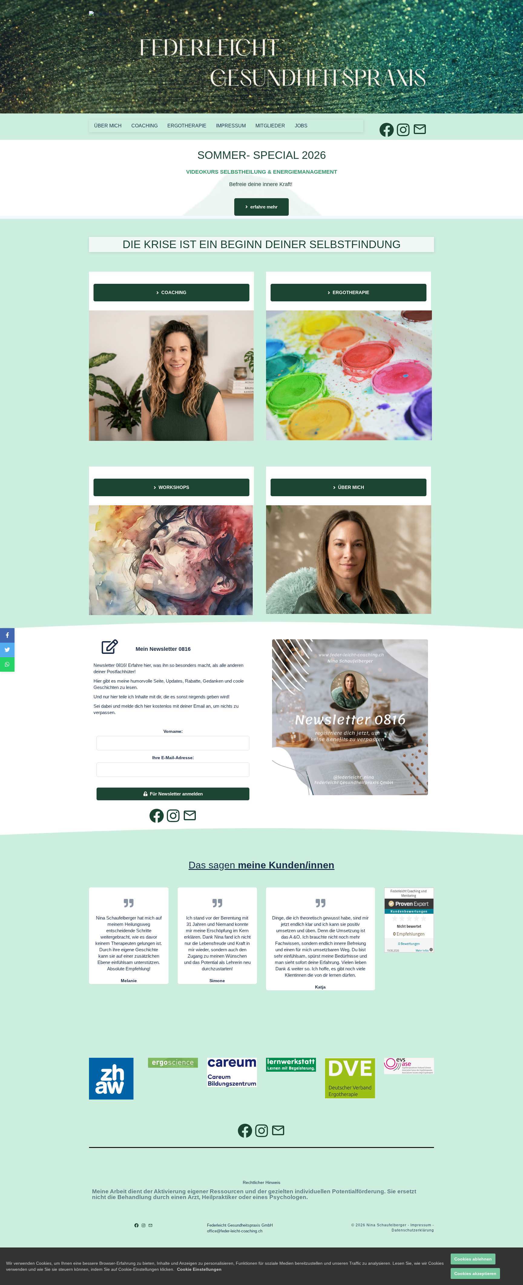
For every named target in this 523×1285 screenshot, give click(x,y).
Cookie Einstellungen (199, 1269)
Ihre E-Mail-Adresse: (173, 757)
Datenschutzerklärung (413, 1230)
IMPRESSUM (231, 125)
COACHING (144, 125)
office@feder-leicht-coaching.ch (234, 1231)
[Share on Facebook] (7, 635)
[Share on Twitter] (7, 650)
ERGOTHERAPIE (186, 125)
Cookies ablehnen (473, 1259)
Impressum (420, 1225)
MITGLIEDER (270, 125)
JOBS (301, 125)
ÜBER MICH (108, 125)
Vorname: (173, 731)
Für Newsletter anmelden (176, 793)
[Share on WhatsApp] (7, 664)
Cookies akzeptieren (475, 1273)
